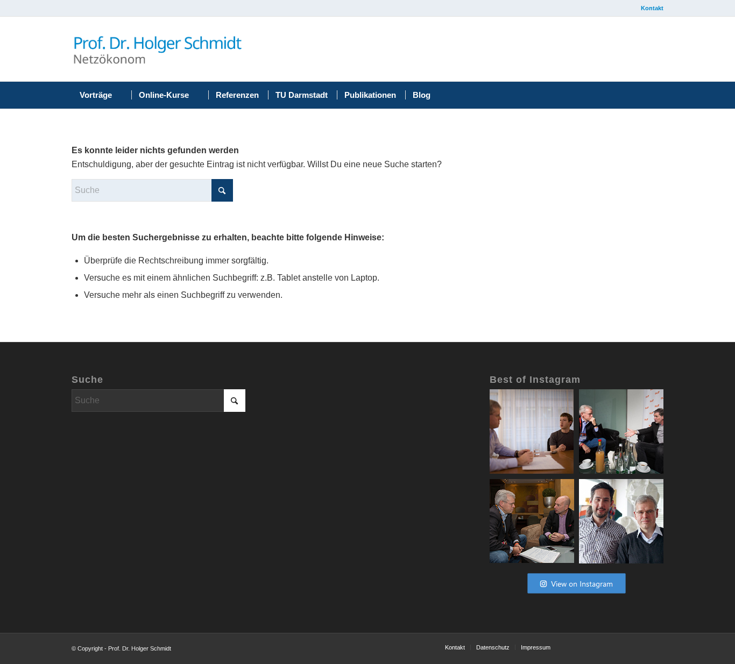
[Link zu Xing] (596, 51)
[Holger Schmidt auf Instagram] (576, 593)
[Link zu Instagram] (571, 51)
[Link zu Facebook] (519, 51)
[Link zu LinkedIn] (622, 51)
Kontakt (652, 8)
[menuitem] (649, 8)
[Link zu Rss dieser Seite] (648, 51)
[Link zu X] (545, 51)
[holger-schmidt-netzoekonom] (158, 49)
